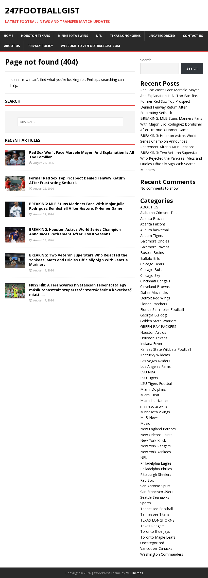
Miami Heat (149, 394)
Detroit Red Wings (155, 298)
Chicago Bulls (151, 269)
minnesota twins (73, 36)
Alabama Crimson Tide (159, 212)
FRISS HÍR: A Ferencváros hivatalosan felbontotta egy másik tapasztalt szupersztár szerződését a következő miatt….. (80, 290)
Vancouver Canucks (156, 548)
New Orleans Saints (156, 434)
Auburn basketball (154, 229)
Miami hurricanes (154, 400)
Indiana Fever (151, 343)
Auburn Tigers (151, 235)
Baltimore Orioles (154, 241)
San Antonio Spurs (155, 485)
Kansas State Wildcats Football (165, 349)
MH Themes (134, 573)
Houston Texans (35, 36)
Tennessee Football (156, 508)
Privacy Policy (40, 46)
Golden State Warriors (158, 320)
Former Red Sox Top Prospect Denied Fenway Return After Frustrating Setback (77, 180)
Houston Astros (153, 332)
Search (145, 59)
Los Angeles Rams (155, 366)
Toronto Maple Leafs (157, 537)
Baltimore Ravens (154, 247)
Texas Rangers (152, 525)
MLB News (149, 417)
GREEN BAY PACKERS (158, 326)
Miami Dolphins (153, 389)
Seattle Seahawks (154, 497)
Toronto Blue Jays (155, 531)
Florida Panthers (153, 303)
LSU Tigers (149, 377)
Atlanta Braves (152, 218)
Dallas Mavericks (154, 292)
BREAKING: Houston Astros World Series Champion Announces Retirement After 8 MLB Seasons (75, 231)
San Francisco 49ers (156, 491)
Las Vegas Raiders (155, 360)
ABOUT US (12, 46)
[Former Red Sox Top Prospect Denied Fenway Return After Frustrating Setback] (15, 188)
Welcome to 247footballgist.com (90, 46)
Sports (145, 502)
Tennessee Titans (154, 514)
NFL (99, 36)
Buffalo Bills (150, 258)
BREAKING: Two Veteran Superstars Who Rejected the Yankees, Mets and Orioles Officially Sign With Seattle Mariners (78, 260)
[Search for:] (70, 121)
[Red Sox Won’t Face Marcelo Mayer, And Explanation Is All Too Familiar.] (15, 162)
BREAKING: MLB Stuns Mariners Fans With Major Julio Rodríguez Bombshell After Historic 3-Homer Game (77, 206)
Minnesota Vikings (155, 411)
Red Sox (147, 480)
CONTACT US (193, 36)
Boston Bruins (152, 252)
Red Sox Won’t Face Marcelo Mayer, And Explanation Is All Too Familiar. (81, 154)
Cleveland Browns (155, 286)
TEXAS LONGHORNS (125, 36)
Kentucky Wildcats (155, 355)
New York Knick (153, 440)
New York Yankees (155, 451)
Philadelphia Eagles (155, 463)
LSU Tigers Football (156, 383)
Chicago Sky (150, 275)
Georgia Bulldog (153, 315)
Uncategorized (161, 36)
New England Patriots (158, 429)
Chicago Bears (152, 264)
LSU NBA (147, 372)
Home (8, 36)
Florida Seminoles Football (162, 309)
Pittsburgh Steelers (155, 474)
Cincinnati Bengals (155, 281)
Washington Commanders (161, 554)
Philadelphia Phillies (156, 468)
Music (145, 423)
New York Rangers (155, 446)
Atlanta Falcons (153, 224)
